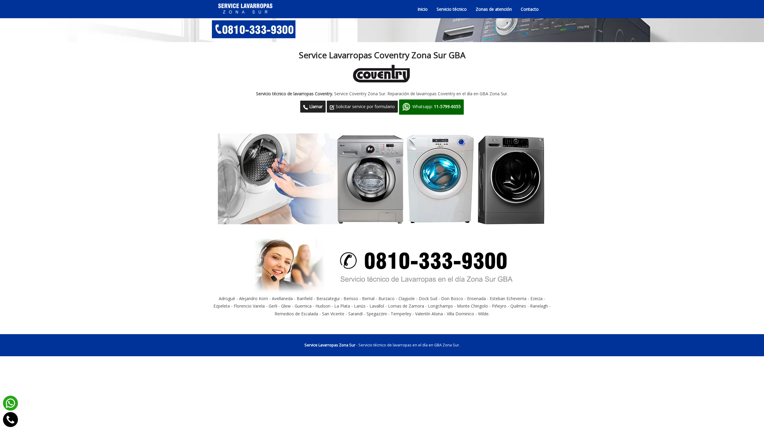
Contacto (530, 9)
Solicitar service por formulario (365, 106)
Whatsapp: (436, 106)
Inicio (423, 9)
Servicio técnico (452, 9)
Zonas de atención (494, 9)
